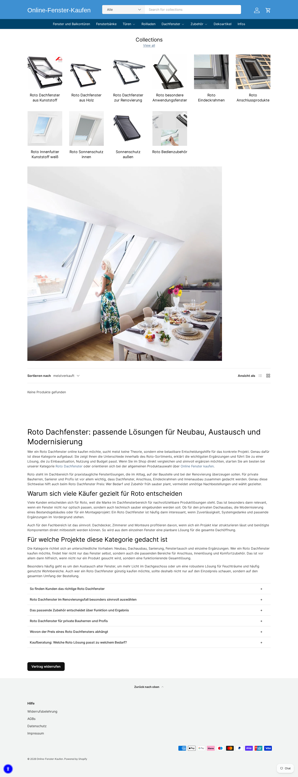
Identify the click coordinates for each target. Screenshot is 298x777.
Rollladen (148, 24)
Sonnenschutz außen (128, 154)
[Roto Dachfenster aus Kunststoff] (45, 71)
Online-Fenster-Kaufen (50, 758)
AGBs (31, 719)
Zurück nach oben (147, 687)
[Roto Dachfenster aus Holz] (86, 71)
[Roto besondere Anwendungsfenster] (169, 71)
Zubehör (197, 24)
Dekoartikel (223, 24)
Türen (127, 24)
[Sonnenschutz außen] (128, 128)
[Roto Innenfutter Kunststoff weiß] (45, 128)
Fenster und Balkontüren (71, 24)
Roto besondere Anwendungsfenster (169, 97)
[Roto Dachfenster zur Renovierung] (128, 71)
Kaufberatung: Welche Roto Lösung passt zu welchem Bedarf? (146, 643)
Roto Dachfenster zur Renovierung (128, 97)
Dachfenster (171, 24)
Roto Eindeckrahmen (211, 97)
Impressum (35, 733)
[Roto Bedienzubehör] (169, 128)
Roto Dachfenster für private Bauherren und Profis (146, 621)
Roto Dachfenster (69, 466)
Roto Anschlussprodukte (253, 97)
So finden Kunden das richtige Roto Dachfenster (146, 589)
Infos (241, 24)
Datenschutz (37, 726)
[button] (8, 769)
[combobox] (171, 9)
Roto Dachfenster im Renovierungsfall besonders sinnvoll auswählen (146, 600)
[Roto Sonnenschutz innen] (86, 128)
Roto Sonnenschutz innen (86, 154)
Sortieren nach (39, 376)
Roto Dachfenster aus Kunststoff (45, 97)
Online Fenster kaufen (197, 466)
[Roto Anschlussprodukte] (253, 71)
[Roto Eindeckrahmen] (211, 71)
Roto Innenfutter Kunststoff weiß (45, 154)
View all (149, 45)
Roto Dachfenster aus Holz (86, 97)
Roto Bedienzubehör (169, 152)
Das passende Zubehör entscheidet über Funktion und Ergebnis (146, 610)
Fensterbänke (106, 24)
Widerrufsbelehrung (42, 711)
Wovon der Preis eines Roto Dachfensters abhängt (146, 632)
